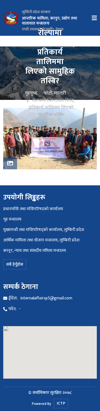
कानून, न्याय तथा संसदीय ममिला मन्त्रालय (34, 250)
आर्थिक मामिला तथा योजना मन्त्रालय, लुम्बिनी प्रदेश (41, 240)
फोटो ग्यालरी (54, 93)
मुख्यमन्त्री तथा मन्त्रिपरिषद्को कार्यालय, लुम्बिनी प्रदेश (43, 229)
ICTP (61, 403)
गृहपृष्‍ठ (31, 93)
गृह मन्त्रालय (12, 219)
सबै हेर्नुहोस (14, 264)
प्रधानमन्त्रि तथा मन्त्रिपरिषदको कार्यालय (33, 209)
